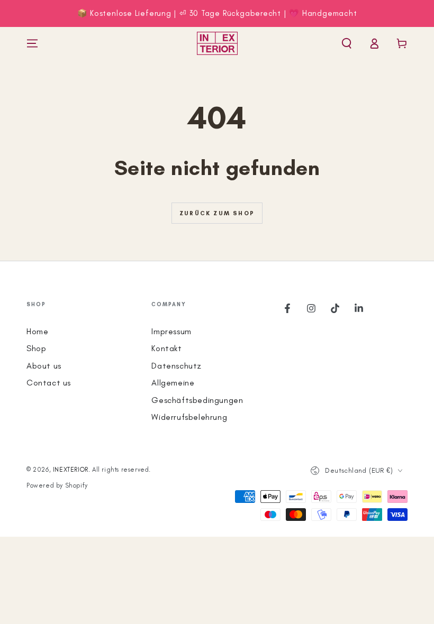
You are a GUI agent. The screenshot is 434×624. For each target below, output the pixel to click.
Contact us (48, 383)
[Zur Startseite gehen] (217, 43)
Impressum (171, 331)
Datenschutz (176, 366)
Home (37, 331)
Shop (36, 348)
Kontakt (166, 348)
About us (43, 366)
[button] (346, 43)
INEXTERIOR (70, 469)
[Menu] (32, 43)
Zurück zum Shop (217, 213)
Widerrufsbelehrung (189, 417)
